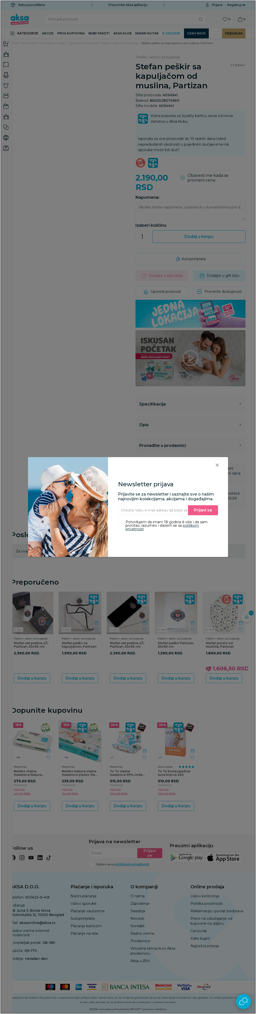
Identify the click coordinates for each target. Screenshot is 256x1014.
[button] (217, 465)
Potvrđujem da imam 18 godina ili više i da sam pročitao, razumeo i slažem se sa (167, 525)
